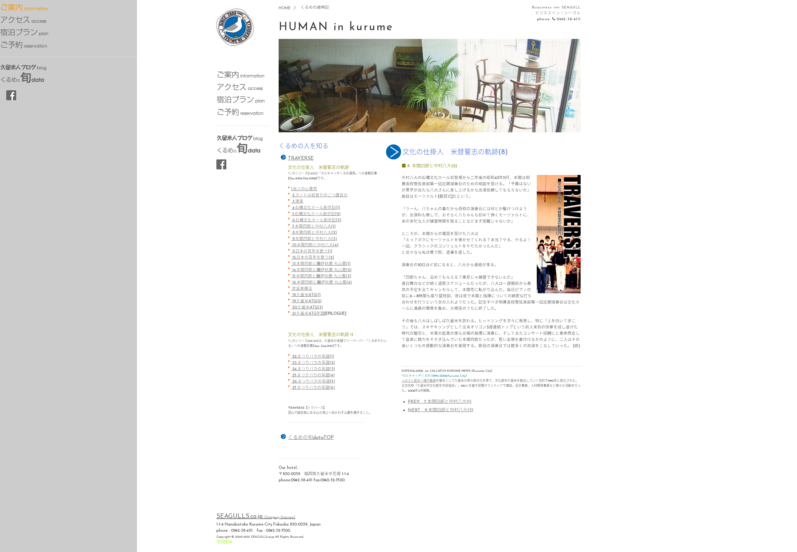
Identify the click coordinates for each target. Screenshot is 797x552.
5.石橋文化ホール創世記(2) (316, 214)
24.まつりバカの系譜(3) (313, 369)
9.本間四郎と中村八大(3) (314, 239)
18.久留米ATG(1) (306, 295)
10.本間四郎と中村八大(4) (314, 245)
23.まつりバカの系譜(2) (313, 363)
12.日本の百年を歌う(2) (312, 258)
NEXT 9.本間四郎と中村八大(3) (440, 410)
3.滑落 (297, 202)
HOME (285, 8)
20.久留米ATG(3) (307, 307)
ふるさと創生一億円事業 (419, 381)
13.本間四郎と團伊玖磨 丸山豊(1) (321, 264)
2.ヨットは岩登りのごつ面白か (319, 195)
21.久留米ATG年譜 (307, 314)
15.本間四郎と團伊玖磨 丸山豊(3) (321, 276)
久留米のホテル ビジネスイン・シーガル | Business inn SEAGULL (235, 31)
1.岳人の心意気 (304, 189)
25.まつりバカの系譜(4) (313, 375)
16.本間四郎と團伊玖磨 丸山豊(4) (321, 283)
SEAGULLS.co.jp (255, 516)
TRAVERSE (301, 158)
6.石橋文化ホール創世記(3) (316, 220)
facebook (221, 164)
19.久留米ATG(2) (306, 301)
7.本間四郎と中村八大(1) (313, 227)
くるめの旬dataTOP (311, 437)
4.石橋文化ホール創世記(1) (315, 208)
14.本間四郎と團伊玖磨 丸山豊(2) (321, 270)
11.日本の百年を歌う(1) (311, 251)
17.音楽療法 (301, 289)
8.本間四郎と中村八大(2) (314, 233)
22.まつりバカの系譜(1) (312, 357)
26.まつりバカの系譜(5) (313, 382)
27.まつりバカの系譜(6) (313, 388)
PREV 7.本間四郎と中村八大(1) (439, 401)
